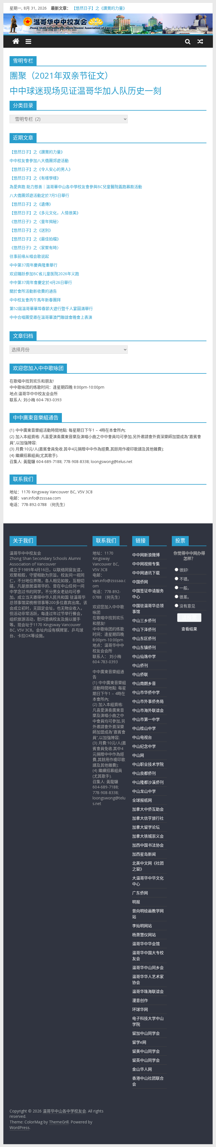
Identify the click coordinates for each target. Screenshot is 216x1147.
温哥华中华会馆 (146, 943)
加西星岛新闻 (144, 854)
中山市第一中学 (146, 719)
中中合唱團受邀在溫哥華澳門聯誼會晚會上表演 (51, 317)
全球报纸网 (142, 800)
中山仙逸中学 (144, 656)
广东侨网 (140, 892)
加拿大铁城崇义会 (148, 836)
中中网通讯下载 (146, 572)
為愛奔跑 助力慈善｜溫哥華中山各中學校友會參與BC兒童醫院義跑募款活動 (76, 186)
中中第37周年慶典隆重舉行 (33, 265)
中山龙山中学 (144, 791)
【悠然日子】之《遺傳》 (31, 204)
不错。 (185, 579)
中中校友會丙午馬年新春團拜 (35, 299)
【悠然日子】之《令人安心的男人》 (41, 169)
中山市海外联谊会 (148, 710)
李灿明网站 (142, 925)
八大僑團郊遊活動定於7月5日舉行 (39, 195)
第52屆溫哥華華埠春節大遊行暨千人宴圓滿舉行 (51, 308)
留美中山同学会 (146, 1051)
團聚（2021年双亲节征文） (61, 75)
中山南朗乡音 (144, 683)
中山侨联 (140, 674)
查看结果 (189, 628)
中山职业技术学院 (148, 764)
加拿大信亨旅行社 (148, 818)
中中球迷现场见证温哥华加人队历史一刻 (85, 90)
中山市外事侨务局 (148, 701)
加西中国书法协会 (148, 845)
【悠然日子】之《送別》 (31, 230)
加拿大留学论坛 (146, 827)
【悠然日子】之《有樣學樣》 (35, 178)
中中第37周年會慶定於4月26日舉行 (41, 282)
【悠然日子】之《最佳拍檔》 (35, 238)
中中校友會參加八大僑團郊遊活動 (39, 160)
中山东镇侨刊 (144, 647)
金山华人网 (142, 1069)
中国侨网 (140, 581)
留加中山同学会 (146, 1033)
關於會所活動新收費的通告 (33, 291)
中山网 (138, 755)
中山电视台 (142, 737)
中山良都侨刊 (144, 773)
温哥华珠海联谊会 (148, 991)
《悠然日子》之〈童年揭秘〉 (35, 221)
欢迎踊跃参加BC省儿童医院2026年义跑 (44, 273)
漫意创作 (140, 1000)
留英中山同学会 (146, 1060)
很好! (183, 570)
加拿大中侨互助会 (148, 809)
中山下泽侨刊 (144, 629)
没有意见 (187, 605)
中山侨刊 (140, 665)
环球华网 (140, 1009)
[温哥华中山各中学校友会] (108, 23)
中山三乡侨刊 (144, 620)
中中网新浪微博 (146, 554)
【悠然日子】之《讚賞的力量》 (99, 8)
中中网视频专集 (146, 563)
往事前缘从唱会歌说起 (29, 256)
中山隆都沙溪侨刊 (148, 782)
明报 (136, 901)
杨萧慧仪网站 (144, 934)
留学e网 (139, 1042)
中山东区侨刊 (144, 638)
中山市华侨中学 (146, 692)
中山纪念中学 (144, 746)
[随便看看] (200, 41)
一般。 (185, 587)
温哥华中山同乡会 (148, 967)
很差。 (185, 596)
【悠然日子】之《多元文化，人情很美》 (45, 212)
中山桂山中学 (144, 728)
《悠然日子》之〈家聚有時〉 (35, 247)
